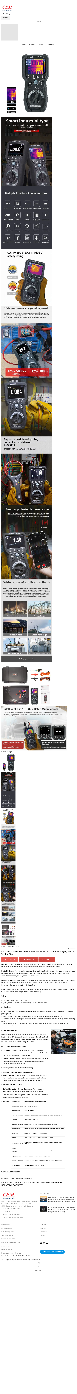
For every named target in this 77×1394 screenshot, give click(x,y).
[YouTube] (47, 1244)
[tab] (9, 959)
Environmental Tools (8, 1239)
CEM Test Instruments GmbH (20, 1255)
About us (43, 1228)
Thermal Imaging (7, 1235)
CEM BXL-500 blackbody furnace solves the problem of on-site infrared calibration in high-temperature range (61, 1209)
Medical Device (6, 1249)
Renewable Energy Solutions (11, 1253)
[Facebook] (41, 1244)
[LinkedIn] (44, 1244)
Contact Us (43, 1232)
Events (42, 1235)
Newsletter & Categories (52, 1252)
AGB (3, 1259)
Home (3, 946)
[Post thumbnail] (43, 1199)
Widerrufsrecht (35, 1259)
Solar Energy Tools (7, 1232)
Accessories (5, 1246)
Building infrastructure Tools (10, 1242)
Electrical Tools (6, 1228)
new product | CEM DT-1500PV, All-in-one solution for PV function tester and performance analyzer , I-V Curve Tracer (61, 1199)
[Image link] (8, 1196)
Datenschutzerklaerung (22, 1259)
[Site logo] (7, 8)
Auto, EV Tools (13, 946)
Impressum (9, 1259)
